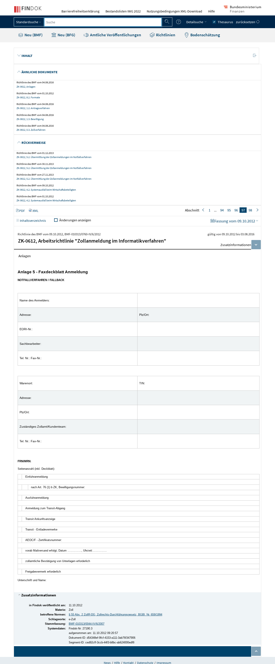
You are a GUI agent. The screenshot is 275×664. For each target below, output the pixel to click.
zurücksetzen (246, 22)
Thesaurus (225, 22)
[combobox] (103, 22)
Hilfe (211, 11)
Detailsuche (195, 22)
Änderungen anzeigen (75, 220)
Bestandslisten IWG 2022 (123, 11)
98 (250, 210)
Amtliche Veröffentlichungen (115, 34)
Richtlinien (165, 34)
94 (222, 210)
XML (35, 210)
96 (236, 210)
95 (229, 210)
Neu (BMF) (33, 34)
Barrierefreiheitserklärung (80, 11)
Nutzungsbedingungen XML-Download (174, 11)
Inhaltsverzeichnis (32, 220)
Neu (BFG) (66, 34)
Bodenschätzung (204, 34)
